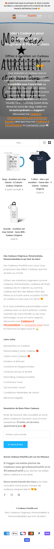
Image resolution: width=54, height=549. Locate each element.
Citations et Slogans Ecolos (19, 366)
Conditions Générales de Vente (21, 392)
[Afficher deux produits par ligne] (49, 142)
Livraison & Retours (14, 361)
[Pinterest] (19, 495)
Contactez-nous (35, 125)
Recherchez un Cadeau (17, 345)
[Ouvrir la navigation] (4, 17)
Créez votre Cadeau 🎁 (17, 356)
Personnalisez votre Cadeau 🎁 (21, 350)
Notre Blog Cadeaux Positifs (19, 377)
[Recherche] (44, 16)
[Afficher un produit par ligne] (44, 142)
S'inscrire (15, 444)
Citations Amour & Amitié (18, 371)
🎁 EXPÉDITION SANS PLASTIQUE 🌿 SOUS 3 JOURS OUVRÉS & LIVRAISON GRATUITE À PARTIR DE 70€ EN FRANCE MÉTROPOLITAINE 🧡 (27, 6)
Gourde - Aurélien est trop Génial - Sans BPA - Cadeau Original (14, 232)
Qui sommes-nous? (15, 387)
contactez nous (33, 325)
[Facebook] (5, 495)
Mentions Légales (13, 397)
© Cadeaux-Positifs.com (27, 508)
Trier (18, 143)
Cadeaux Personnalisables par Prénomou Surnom (26, 117)
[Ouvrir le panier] (50, 16)
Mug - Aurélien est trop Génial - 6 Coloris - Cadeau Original (14, 182)
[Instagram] (12, 495)
